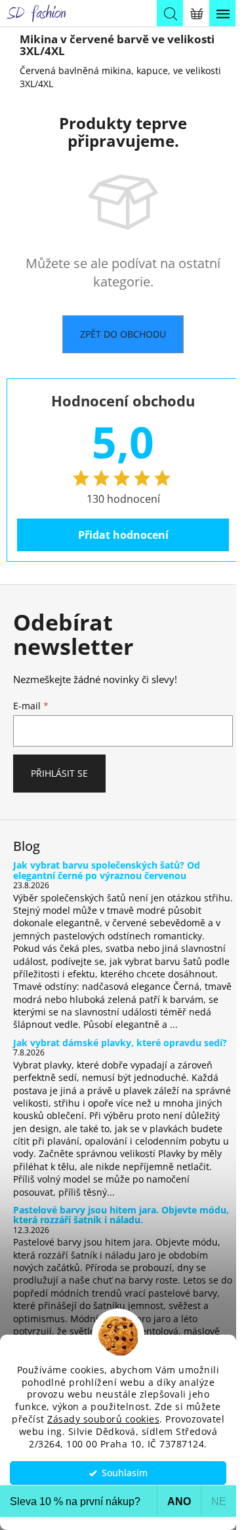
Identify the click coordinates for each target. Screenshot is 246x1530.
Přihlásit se (59, 773)
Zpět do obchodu (123, 334)
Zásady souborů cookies (103, 1419)
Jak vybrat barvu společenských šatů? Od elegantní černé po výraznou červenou (106, 870)
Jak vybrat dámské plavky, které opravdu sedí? (120, 1043)
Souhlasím (125, 1473)
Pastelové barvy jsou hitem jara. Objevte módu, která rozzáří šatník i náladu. (121, 1215)
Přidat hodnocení (123, 535)
